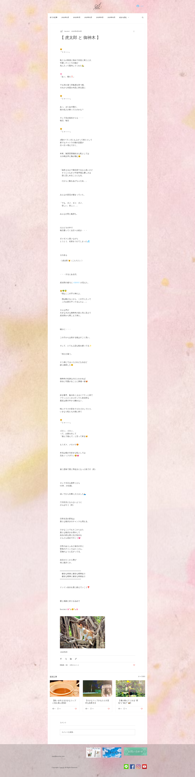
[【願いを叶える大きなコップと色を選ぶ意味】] (64, 688)
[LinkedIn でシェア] (71, 659)
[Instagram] (138, 766)
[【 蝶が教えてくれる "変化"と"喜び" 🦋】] (130, 688)
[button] (143, 17)
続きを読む (123, 17)
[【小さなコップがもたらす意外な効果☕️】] (97, 688)
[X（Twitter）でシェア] (66, 659)
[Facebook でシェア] (61, 659)
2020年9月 (63, 652)
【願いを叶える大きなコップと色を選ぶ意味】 (64, 702)
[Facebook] (132, 766)
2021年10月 (111, 17)
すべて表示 (141, 676)
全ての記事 (53, 17)
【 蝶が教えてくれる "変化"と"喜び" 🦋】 (128, 702)
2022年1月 (76, 17)
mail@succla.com (58, 756)
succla (62, 767)
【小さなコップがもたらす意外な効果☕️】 (97, 702)
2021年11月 (99, 17)
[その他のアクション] (134, 31)
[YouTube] (144, 766)
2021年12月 (88, 17)
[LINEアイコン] (126, 766)
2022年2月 (65, 17)
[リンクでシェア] (76, 659)
